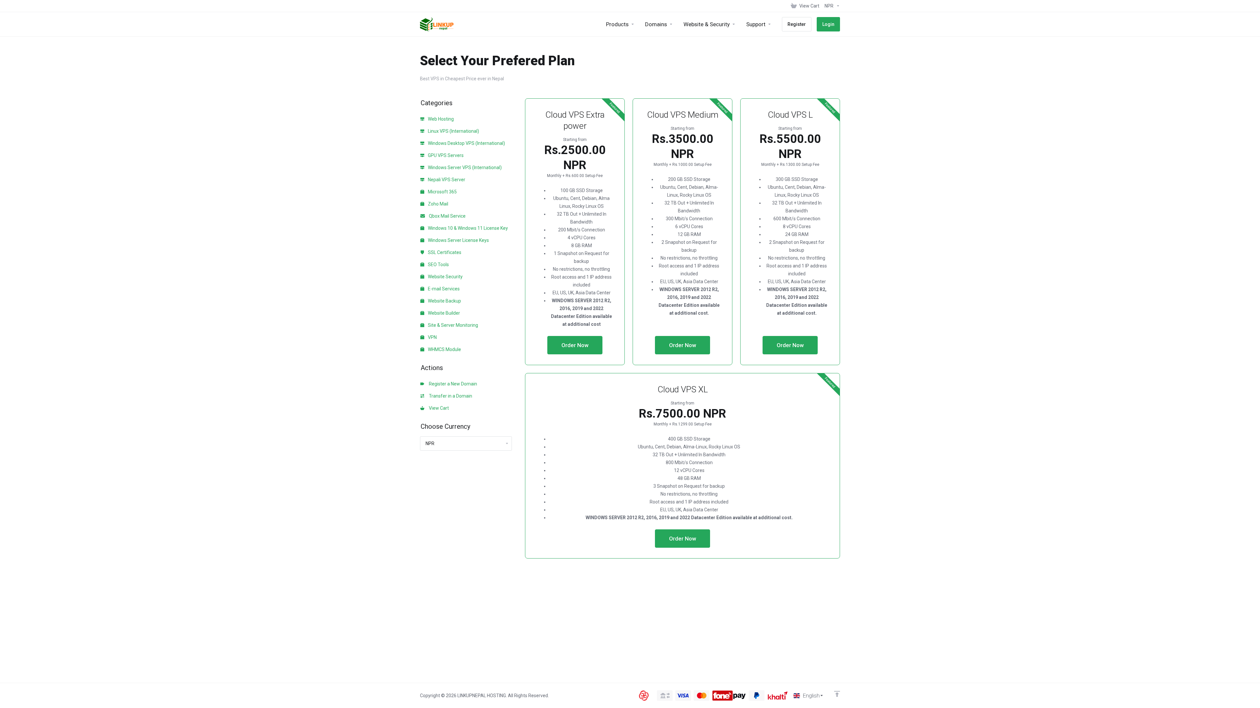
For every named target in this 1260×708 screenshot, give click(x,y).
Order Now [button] (575, 345)
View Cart (438, 408)
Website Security (445, 276)
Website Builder (443, 313)
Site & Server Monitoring (452, 325)
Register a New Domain (452, 383)
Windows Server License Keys (458, 240)
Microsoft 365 (442, 191)
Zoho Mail (437, 203)
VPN (432, 337)
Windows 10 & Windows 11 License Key (467, 228)
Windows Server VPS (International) (464, 167)
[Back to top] (837, 693)
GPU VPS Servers (445, 155)
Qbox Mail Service (446, 216)
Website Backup (444, 301)
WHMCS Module (444, 349)
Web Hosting (440, 119)
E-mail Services (443, 288)
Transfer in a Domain (449, 396)
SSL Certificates (444, 252)
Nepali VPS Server (446, 179)
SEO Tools (438, 264)
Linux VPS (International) (453, 131)
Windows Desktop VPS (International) (466, 143)
